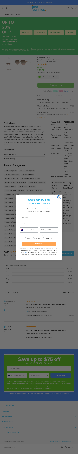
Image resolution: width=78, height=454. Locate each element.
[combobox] (23, 230)
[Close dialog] (59, 197)
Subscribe (39, 244)
